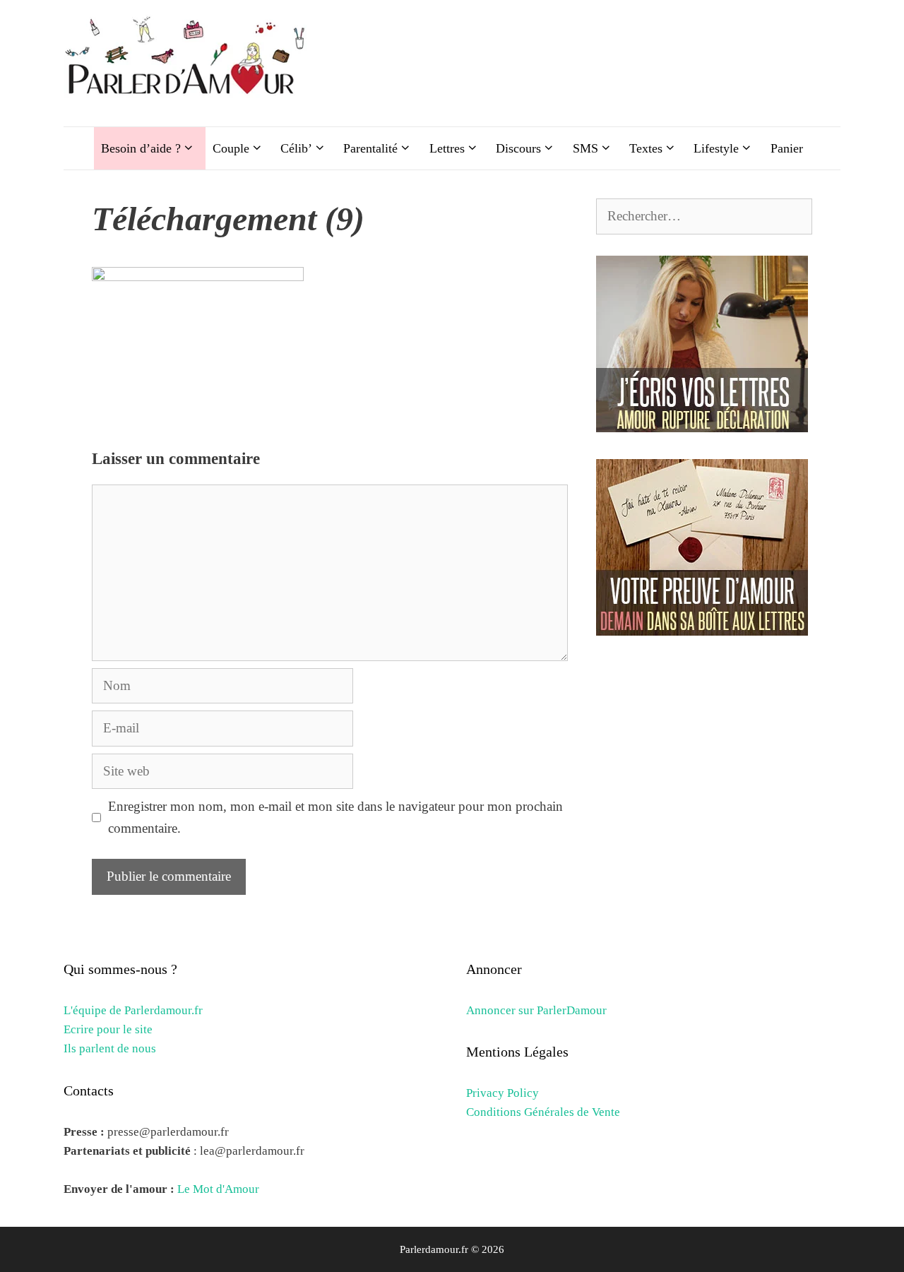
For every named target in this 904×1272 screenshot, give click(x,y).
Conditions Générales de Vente (543, 1112)
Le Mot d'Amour (218, 1189)
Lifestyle (716, 148)
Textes (645, 148)
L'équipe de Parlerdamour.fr (133, 1010)
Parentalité (370, 148)
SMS (585, 148)
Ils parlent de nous (110, 1048)
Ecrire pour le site (108, 1029)
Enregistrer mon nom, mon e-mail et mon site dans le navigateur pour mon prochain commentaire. (335, 817)
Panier (787, 148)
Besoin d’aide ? (141, 148)
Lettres (447, 148)
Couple (231, 148)
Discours (518, 148)
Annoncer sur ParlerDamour (536, 1010)
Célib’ (296, 148)
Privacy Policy (502, 1093)
